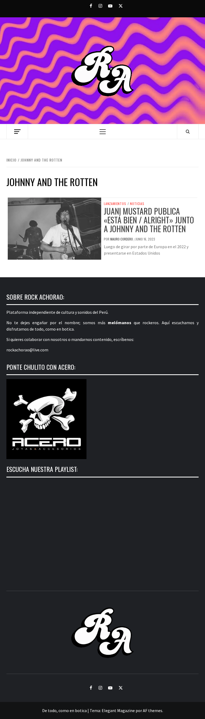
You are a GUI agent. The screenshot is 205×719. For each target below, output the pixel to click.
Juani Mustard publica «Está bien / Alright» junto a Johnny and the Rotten (149, 220)
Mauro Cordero (122, 239)
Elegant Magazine (118, 710)
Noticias (137, 203)
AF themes (152, 710)
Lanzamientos (115, 203)
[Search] (188, 131)
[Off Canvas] (17, 131)
